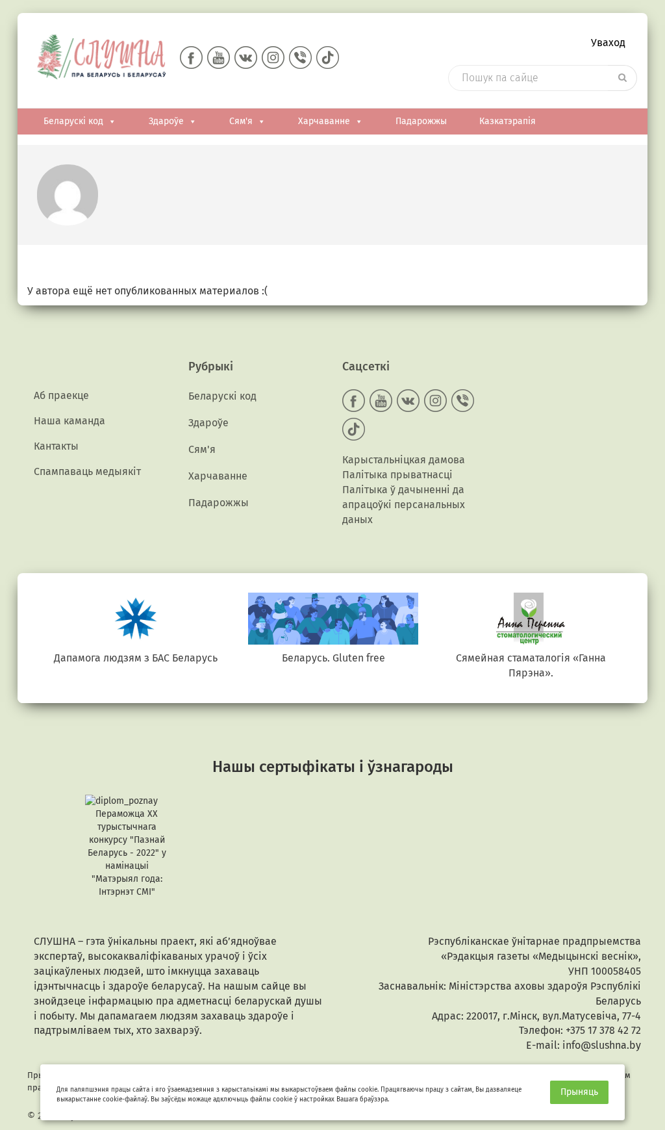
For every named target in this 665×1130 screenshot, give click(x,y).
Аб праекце (61, 395)
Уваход (608, 42)
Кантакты (56, 446)
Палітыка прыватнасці (397, 475)
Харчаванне (324, 121)
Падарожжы (421, 121)
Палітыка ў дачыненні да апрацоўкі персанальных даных (403, 504)
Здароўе (166, 121)
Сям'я (241, 121)
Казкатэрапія (507, 121)
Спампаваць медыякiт (87, 471)
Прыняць (579, 1092)
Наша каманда (69, 421)
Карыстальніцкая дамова (403, 460)
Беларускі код (73, 121)
